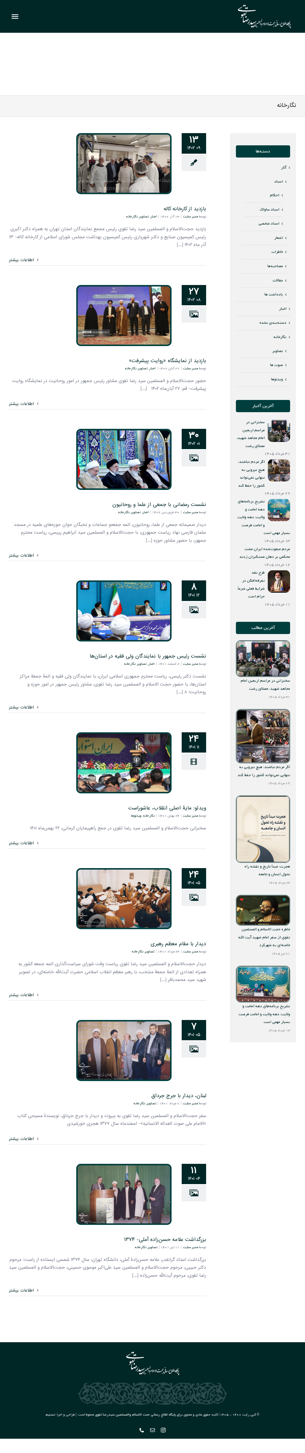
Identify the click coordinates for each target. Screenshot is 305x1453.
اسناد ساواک (269, 209)
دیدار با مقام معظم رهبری (124, 898)
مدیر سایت (190, 216)
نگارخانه (132, 216)
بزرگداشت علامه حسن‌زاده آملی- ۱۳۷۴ (124, 1194)
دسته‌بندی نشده (273, 323)
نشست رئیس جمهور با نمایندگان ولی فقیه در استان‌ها (124, 610)
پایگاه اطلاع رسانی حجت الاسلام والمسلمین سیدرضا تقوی (135, 1414)
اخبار (153, 216)
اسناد (278, 181)
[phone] (141, 1430)
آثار (284, 167)
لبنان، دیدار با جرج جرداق (124, 1050)
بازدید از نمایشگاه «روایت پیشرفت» (124, 315)
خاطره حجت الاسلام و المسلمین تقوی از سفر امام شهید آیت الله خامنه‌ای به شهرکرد (264, 937)
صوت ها (276, 365)
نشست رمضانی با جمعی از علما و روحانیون (124, 459)
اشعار (278, 238)
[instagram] (163, 1430)
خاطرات (277, 252)
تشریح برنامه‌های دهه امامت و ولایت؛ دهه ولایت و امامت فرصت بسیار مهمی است (264, 1014)
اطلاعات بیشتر (22, 260)
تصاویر (144, 216)
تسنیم (50, 1414)
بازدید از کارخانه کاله (124, 163)
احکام (274, 195)
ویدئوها (136, 815)
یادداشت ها (273, 294)
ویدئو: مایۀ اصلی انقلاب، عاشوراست (124, 762)
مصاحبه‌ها (275, 266)
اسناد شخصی (269, 223)
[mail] (152, 1430)
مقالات (278, 280)
